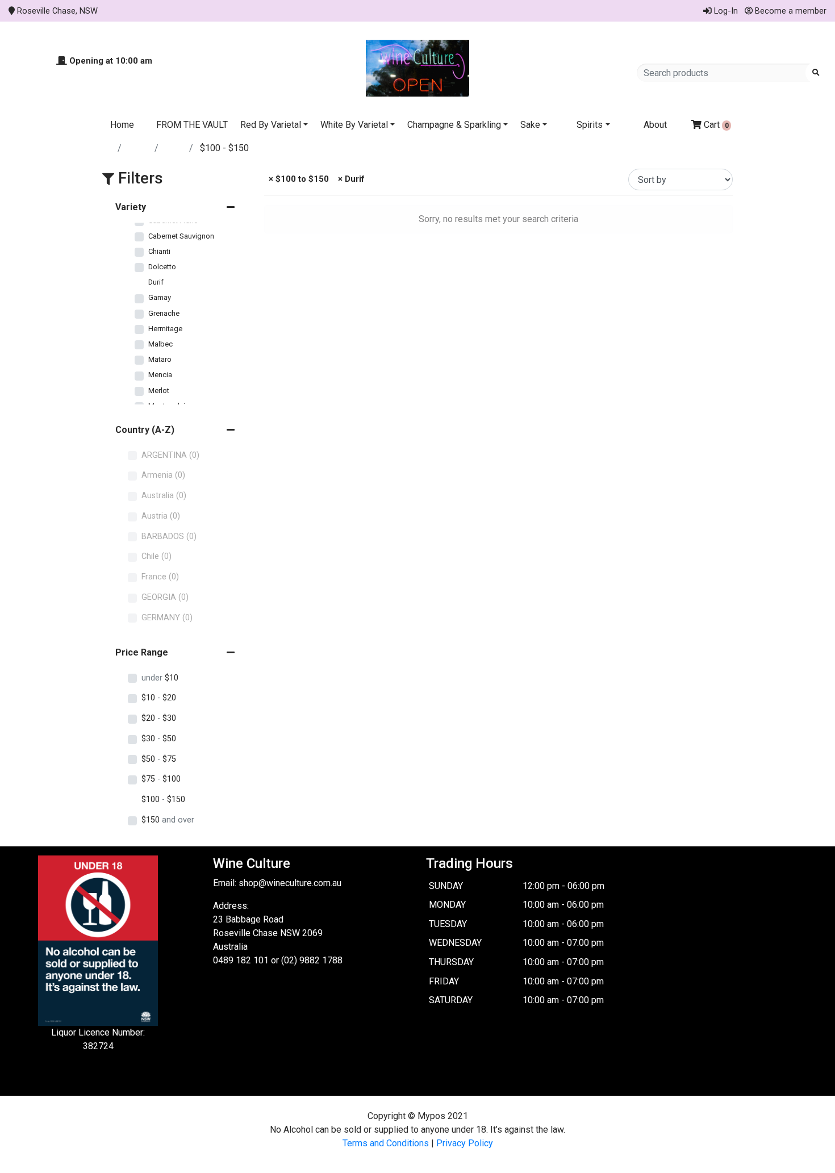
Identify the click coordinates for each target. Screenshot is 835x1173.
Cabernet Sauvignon (181, 236)
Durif (156, 282)
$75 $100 (161, 779)
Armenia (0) (163, 475)
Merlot (158, 390)
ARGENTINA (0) (170, 455)
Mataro (160, 359)
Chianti (159, 251)
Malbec (160, 344)
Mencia (160, 374)
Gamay (159, 297)
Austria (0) (160, 516)
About (655, 124)
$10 (159, 678)
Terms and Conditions (386, 1143)
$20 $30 (158, 718)
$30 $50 (158, 739)
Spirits (590, 124)
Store (139, 148)
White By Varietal (354, 124)
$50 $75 (158, 759)
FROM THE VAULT (192, 124)
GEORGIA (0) (165, 597)
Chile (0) (156, 556)
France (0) (160, 577)
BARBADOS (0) (169, 536)
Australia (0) (163, 495)
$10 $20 (158, 698)
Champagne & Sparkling (454, 124)
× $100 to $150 (297, 179)
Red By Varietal (270, 124)
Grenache (163, 313)
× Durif (350, 179)
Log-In (725, 11)
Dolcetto (162, 266)
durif (175, 148)
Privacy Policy (464, 1143)
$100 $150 (163, 799)
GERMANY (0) (167, 618)
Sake (530, 124)
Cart (715, 124)
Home (122, 124)
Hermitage (165, 328)
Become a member (789, 11)
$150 (167, 820)
